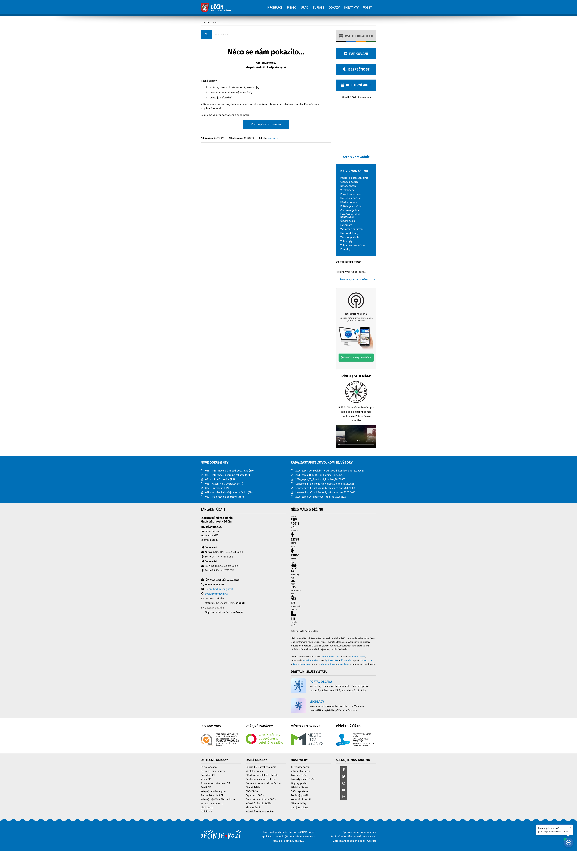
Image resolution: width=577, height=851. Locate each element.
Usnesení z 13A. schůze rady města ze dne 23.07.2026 (325, 492)
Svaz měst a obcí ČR (212, 795)
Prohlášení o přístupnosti (346, 836)
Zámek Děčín (253, 787)
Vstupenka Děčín (300, 771)
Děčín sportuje (299, 791)
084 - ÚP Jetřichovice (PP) (220, 479)
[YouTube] (343, 790)
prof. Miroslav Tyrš (331, 656)
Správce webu (351, 832)
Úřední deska (348, 220)
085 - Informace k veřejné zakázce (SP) (227, 475)
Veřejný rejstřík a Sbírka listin (218, 799)
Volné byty (346, 241)
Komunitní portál (301, 799)
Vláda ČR (206, 779)
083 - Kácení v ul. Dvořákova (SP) (224, 483)
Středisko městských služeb (262, 775)
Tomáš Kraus (343, 664)
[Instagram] (343, 783)
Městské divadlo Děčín (259, 803)
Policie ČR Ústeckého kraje (261, 766)
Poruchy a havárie (350, 194)
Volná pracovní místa (352, 245)
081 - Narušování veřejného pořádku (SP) (229, 492)
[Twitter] (343, 776)
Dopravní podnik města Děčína (263, 783)
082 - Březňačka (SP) (217, 488)
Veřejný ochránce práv (213, 791)
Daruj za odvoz (299, 807)
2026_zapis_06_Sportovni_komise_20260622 (320, 496)
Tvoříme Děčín (299, 775)
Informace (273, 138)
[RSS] (343, 797)
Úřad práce (207, 807)
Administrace (368, 832)
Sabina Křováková (301, 664)
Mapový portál (299, 783)
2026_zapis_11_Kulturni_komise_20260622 (319, 475)
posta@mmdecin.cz (216, 593)
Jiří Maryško (346, 660)
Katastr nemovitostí (212, 803)
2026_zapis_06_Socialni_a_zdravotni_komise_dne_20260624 (329, 470)
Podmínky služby (292, 840)
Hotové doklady (349, 233)
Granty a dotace (349, 181)
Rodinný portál (299, 795)
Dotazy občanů (348, 185)
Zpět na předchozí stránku (266, 124)
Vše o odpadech (358, 36)
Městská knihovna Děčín (260, 811)
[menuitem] (277, 6)
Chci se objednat (350, 210)
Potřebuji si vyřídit (351, 206)
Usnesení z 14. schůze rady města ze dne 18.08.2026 (324, 483)
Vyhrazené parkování (352, 228)
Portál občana (209, 766)
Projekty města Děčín (303, 779)
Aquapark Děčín (255, 795)
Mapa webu (369, 836)
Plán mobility (298, 803)
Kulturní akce (357, 85)
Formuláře (346, 224)
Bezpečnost (358, 69)
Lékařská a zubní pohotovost (350, 215)
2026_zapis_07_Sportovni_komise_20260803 (320, 479)
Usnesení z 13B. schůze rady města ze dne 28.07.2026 (325, 488)
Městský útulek (299, 787)
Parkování (357, 54)
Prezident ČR (208, 775)
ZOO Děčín (252, 791)
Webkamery (347, 189)
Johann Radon (358, 656)
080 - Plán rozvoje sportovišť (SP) (224, 496)
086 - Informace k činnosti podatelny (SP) (229, 470)
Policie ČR (206, 811)
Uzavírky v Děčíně (350, 198)
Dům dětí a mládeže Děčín (261, 799)
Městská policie (255, 771)
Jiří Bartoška (332, 660)
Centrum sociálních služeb (261, 779)
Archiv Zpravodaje (356, 157)
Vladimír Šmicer (328, 664)
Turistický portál (300, 766)
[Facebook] (343, 770)
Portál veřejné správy (213, 771)
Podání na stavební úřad (354, 177)
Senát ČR (206, 787)
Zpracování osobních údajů (349, 840)
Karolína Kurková (311, 660)
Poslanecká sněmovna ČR (215, 783)
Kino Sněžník (253, 807)
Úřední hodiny (348, 202)
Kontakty (345, 249)
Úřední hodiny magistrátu (219, 589)
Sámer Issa (366, 660)
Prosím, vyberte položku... (351, 271)
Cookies (371, 840)
